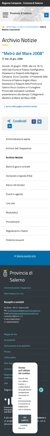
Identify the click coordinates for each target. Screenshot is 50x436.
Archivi (20, 26)
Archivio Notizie (31, 26)
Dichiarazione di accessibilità (17, 345)
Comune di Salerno (33, 3)
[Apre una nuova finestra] (34, 121)
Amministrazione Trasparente (17, 287)
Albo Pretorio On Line (13, 293)
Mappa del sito (10, 334)
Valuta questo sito (26, 256)
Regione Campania (11, 3)
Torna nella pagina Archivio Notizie (21, 106)
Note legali (9, 363)
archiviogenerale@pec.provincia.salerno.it (24, 310)
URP (6, 383)
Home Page (11, 26)
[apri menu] (5, 14)
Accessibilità (9, 340)
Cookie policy (10, 357)
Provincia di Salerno (21, 13)
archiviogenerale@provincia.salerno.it (23, 313)
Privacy (7, 351)
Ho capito (24, 418)
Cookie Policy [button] (23, 426)
